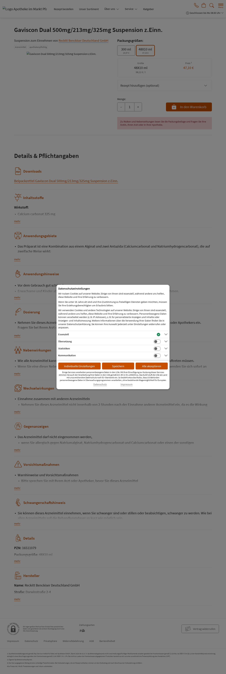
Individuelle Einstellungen (79, 366)
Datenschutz (100, 384)
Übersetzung (65, 341)
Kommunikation (67, 355)
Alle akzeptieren (151, 366)
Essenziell (63, 334)
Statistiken (64, 348)
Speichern (118, 366)
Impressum (127, 384)
